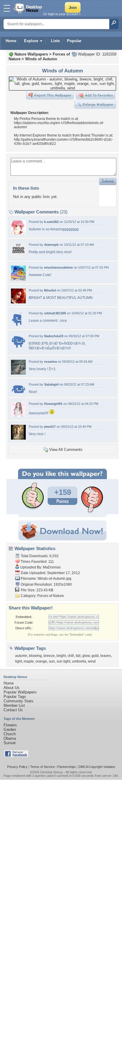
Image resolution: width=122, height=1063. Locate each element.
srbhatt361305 (55, 313)
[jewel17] (18, 438)
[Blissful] (18, 302)
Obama (10, 738)
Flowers (10, 725)
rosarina (50, 361)
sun (52, 661)
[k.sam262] (18, 233)
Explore (31, 41)
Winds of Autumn (41, 59)
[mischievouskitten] (18, 279)
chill (71, 656)
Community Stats (18, 701)
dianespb (51, 244)
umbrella (79, 661)
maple (29, 661)
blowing (35, 656)
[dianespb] (18, 256)
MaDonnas (52, 567)
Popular (74, 41)
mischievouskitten (58, 267)
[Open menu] (6, 8)
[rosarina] (18, 373)
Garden (10, 729)
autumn (21, 656)
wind (92, 661)
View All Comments (66, 449)
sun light (63, 661)
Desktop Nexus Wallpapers (28, 8)
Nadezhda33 (53, 336)
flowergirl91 (53, 403)
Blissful (50, 290)
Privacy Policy (17, 767)
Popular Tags (15, 696)
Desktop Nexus (51, 772)
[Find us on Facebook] (16, 756)
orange (41, 661)
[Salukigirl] (18, 391)
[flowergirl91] (18, 415)
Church (10, 734)
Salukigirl (51, 384)
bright (61, 656)
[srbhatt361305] (16, 325)
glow (86, 656)
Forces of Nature (50, 596)
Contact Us (13, 710)
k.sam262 (51, 222)
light (18, 661)
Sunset (10, 743)
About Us (12, 687)
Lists (55, 41)
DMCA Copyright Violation (96, 767)
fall (78, 656)
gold (95, 656)
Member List (14, 705)
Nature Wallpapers (31, 54)
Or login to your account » (62, 14)
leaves (105, 656)
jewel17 (50, 426)
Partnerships (66, 767)
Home (11, 41)
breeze (49, 656)
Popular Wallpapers (20, 692)
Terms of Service (42, 767)
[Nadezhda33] (18, 348)
